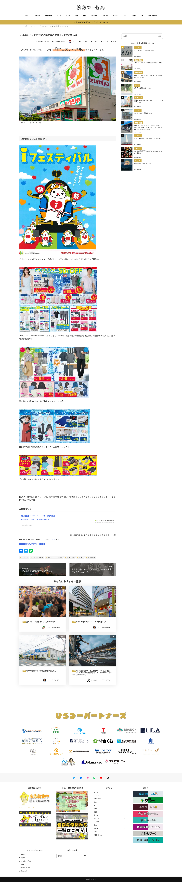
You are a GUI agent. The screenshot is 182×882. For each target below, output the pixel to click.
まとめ (68, 16)
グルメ (59, 16)
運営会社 (22, 864)
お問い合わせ (152, 16)
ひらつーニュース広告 (55, 557)
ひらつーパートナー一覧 (26, 807)
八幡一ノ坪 (71, 557)
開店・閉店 (48, 16)
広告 (142, 16)
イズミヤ (25, 557)
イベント (105, 16)
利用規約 (22, 858)
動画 (84, 16)
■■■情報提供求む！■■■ (32, 543)
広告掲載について (24, 868)
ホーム (27, 16)
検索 (159, 36)
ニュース (37, 16)
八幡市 (81, 557)
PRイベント (85, 41)
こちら (52, 539)
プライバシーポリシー (26, 861)
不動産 (133, 16)
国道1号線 (91, 557)
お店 (76, 16)
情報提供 (22, 854)
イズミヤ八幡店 (37, 557)
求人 (125, 16)
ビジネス (116, 16)
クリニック (94, 16)
